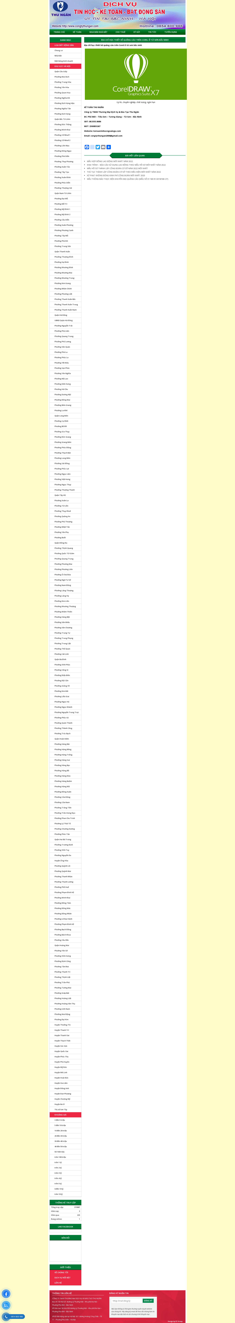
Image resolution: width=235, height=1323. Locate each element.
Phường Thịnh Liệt (62, 977)
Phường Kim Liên (62, 601)
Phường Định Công (63, 961)
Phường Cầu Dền (62, 940)
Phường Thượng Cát (63, 188)
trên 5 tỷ (58, 1183)
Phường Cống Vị (61, 670)
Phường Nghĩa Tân (63, 108)
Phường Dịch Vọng (62, 114)
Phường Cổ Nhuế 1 (62, 135)
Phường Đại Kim (61, 1019)
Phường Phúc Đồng (63, 447)
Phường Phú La (61, 352)
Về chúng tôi (61, 1272)
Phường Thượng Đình (64, 257)
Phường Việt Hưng (62, 479)
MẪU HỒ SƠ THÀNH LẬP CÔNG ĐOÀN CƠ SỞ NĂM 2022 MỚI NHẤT (117, 168)
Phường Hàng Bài (62, 744)
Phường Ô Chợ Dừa (63, 574)
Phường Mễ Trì (61, 204)
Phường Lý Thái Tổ (63, 823)
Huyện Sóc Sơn (61, 1046)
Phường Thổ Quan (62, 649)
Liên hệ (58, 1282)
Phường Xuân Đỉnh (63, 177)
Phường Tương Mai (63, 987)
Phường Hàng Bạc (62, 765)
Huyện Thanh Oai (62, 1035)
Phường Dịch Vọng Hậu (64, 103)
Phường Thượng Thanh (65, 490)
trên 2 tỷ (58, 1167)
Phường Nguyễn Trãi (63, 325)
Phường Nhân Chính (63, 288)
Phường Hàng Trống (63, 754)
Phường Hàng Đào (62, 776)
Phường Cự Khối (61, 421)
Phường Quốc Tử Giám (64, 553)
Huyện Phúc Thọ (61, 1056)
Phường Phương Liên (64, 569)
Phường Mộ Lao (61, 378)
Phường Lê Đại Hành (63, 919)
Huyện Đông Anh (62, 1088)
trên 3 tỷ (58, 1173)
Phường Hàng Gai (62, 760)
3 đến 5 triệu (60, 1120)
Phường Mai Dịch (62, 77)
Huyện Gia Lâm (61, 1083)
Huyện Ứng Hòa (61, 860)
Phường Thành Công (63, 728)
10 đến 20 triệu (61, 1130)
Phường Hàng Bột (62, 617)
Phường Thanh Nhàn (63, 876)
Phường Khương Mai (63, 272)
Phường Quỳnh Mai (63, 871)
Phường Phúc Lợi (62, 468)
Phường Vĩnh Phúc (62, 664)
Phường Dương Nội (63, 394)
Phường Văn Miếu (62, 622)
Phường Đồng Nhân (63, 913)
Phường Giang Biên (63, 442)
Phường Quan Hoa (62, 92)
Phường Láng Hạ (62, 596)
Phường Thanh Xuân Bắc (65, 299)
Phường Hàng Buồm (63, 781)
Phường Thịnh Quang (64, 548)
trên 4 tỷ (58, 1178)
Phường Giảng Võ (62, 686)
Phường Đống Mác (63, 908)
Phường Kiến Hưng (63, 384)
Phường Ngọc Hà (62, 701)
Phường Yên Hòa (62, 87)
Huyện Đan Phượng (63, 1093)
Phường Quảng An (62, 516)
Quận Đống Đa (61, 543)
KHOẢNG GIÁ (60, 1114)
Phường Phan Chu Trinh (65, 818)
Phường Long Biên (62, 458)
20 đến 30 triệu (61, 1136)
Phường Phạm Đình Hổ (64, 892)
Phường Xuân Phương (64, 225)
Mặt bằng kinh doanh (64, 61)
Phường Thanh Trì (62, 972)
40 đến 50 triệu (61, 1146)
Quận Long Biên (61, 415)
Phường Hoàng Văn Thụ (65, 1003)
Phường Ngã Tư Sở (63, 580)
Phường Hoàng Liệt (63, 998)
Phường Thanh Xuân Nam (66, 310)
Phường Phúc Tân (62, 834)
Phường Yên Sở (61, 950)
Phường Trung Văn (63, 246)
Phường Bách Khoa (63, 935)
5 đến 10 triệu (60, 1125)
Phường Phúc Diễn (62, 182)
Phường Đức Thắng (63, 124)
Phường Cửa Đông (62, 797)
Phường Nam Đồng (63, 585)
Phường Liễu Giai (62, 696)
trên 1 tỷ (58, 1162)
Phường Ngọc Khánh (63, 707)
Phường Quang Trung (64, 336)
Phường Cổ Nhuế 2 (62, 140)
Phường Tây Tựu (62, 172)
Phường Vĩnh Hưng (63, 956)
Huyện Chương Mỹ (62, 1099)
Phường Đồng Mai (62, 400)
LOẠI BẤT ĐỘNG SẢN (64, 45)
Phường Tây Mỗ (61, 235)
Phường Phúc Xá (62, 717)
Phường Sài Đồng (62, 463)
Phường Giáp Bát (62, 993)
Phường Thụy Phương (64, 161)
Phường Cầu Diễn (62, 220)
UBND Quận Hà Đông (64, 320)
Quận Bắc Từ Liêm (62, 119)
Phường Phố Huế (62, 887)
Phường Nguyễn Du (63, 855)
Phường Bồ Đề (61, 426)
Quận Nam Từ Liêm (63, 193)
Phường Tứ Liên (61, 506)
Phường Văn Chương (63, 627)
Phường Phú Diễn (62, 156)
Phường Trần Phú (62, 982)
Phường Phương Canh (64, 230)
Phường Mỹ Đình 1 (62, 209)
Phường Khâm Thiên (63, 611)
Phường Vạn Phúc (62, 368)
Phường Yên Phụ (62, 532)
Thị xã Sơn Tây (61, 1109)
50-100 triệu (59, 1152)
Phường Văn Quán (62, 347)
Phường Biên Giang (63, 405)
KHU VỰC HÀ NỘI (62, 66)
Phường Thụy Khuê (63, 511)
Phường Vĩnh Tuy (62, 850)
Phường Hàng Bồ (62, 770)
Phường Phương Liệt (63, 294)
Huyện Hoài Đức (61, 1078)
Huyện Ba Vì (60, 1104)
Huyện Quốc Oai (61, 1051)
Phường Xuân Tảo (62, 167)
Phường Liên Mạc (62, 145)
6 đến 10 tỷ (59, 1189)
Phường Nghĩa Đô (62, 98)
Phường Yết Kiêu (62, 363)
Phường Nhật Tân (62, 527)
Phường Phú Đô (61, 241)
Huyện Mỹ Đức (61, 1067)
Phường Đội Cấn (61, 680)
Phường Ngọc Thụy (63, 484)
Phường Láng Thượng (64, 590)
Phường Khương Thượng (65, 606)
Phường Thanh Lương (64, 882)
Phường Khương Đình (64, 267)
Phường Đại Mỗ (61, 198)
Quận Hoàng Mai (62, 945)
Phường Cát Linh (62, 654)
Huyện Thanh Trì (62, 1030)
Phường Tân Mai (62, 966)
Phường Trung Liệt (63, 643)
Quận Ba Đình (60, 659)
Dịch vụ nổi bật (63, 1277)
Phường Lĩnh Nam (62, 1009)
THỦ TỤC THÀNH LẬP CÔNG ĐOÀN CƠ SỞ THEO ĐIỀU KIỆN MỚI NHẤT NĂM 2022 (124, 172)
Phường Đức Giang (63, 437)
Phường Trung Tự (62, 633)
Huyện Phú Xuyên (62, 1062)
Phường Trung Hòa (63, 82)
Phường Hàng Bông (63, 749)
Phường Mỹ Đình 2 (62, 214)
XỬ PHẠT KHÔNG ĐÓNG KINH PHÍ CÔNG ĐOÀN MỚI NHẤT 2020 (116, 175)
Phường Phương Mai (63, 564)
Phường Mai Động (62, 1014)
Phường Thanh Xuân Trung (66, 304)
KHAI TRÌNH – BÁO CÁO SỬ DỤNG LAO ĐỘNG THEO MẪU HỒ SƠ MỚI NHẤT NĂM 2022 (126, 165)
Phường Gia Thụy (62, 431)
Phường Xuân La (62, 500)
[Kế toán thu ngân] (117, 14)
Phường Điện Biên (62, 675)
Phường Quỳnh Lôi (62, 866)
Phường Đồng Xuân (63, 792)
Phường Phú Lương (63, 341)
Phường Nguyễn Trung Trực (67, 712)
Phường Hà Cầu (61, 389)
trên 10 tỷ (59, 1194)
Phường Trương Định (64, 844)
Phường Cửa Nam (62, 802)
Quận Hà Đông (61, 315)
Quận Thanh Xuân (62, 251)
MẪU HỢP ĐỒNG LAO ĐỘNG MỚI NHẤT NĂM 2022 (110, 161)
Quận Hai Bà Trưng (63, 839)
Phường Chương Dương (65, 829)
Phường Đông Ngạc (63, 151)
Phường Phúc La (61, 357)
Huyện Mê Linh (61, 1072)
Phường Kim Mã (61, 691)
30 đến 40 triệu (61, 1141)
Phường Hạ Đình (62, 262)
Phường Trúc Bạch (62, 733)
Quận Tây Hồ (60, 495)
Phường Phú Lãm (62, 331)
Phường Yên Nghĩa (63, 373)
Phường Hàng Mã (62, 786)
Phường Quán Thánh (63, 723)
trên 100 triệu (60, 1157)
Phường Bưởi (60, 537)
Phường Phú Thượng (63, 521)
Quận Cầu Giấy (61, 71)
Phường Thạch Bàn (63, 453)
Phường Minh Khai (62, 129)
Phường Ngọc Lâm (62, 474)
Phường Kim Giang (63, 283)
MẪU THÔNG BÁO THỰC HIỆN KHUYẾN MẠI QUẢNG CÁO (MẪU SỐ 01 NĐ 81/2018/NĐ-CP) (127, 179)
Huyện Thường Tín (63, 1025)
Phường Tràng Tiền (63, 807)
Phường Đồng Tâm (63, 903)
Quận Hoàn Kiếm (62, 739)
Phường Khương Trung (64, 278)
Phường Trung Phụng (64, 638)
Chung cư (59, 50)
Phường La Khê (61, 410)
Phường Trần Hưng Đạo (65, 813)
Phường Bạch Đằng (63, 929)
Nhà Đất (58, 55)
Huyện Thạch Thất (62, 1040)
